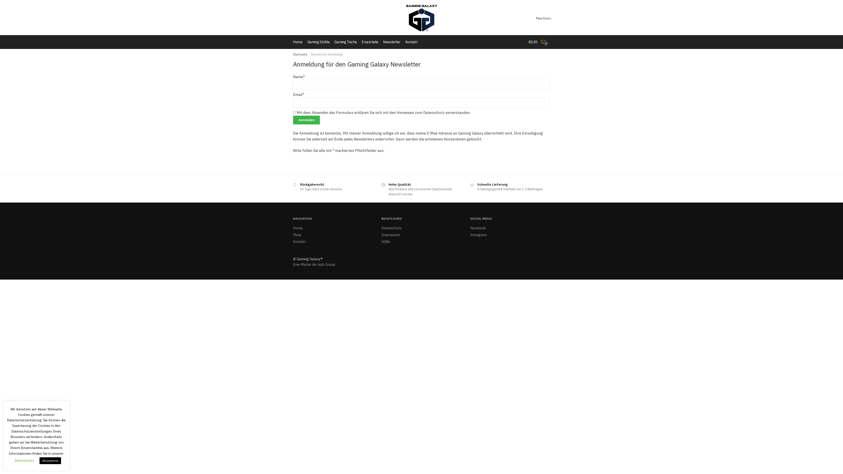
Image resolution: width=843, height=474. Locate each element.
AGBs (386, 241)
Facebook (478, 228)
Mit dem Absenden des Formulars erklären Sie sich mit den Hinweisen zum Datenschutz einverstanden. (383, 112)
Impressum (391, 235)
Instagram (478, 235)
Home (298, 228)
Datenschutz (392, 228)
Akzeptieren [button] (50, 461)
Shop (297, 235)
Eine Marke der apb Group (314, 264)
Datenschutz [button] (24, 460)
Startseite (300, 54)
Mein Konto (543, 18)
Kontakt (299, 241)
